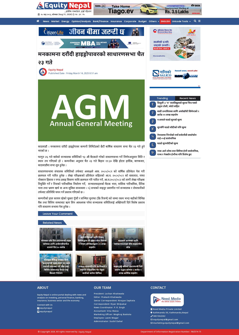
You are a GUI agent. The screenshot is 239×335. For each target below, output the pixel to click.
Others (153, 21)
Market (55, 21)
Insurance (116, 21)
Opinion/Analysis (81, 21)
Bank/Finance (100, 21)
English (165, 21)
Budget (142, 21)
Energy (65, 21)
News (46, 21)
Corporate (130, 21)
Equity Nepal (85, 332)
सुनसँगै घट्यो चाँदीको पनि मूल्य (171, 127)
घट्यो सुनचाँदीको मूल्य (167, 143)
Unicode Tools (180, 21)
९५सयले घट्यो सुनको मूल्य (169, 120)
